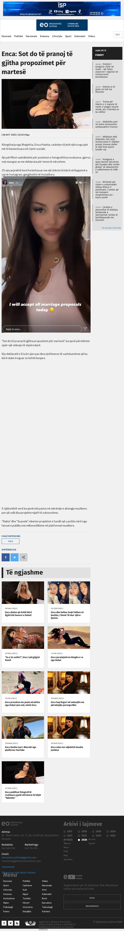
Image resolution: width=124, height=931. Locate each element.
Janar (66, 839)
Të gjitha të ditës (111, 228)
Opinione (27, 885)
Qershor (68, 859)
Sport (68, 36)
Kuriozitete (9, 898)
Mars (66, 847)
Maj (66, 855)
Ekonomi (6, 36)
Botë (44, 898)
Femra (6, 911)
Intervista (28, 907)
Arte (44, 890)
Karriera (46, 911)
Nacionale (31, 36)
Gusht (91, 843)
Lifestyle (57, 36)
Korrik (91, 839)
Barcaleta (47, 903)
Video (91, 36)
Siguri (25, 894)
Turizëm (27, 898)
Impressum (8, 867)
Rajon (6, 903)
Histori (26, 903)
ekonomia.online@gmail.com (19, 857)
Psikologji (8, 907)
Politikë (18, 36)
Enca (10, 541)
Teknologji (47, 907)
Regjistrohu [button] (92, 906)
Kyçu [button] (92, 898)
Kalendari (79, 36)
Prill (66, 851)
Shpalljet (27, 911)
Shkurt (67, 843)
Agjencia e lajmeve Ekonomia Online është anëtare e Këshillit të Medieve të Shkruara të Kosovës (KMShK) (57, 926)
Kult (25, 890)
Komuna (44, 36)
